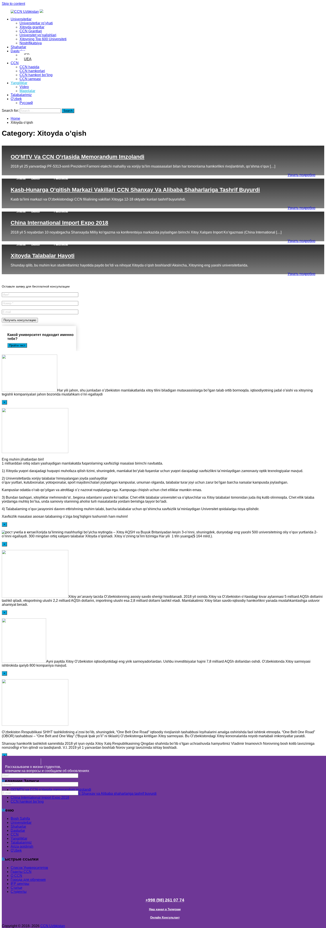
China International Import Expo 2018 (59, 223)
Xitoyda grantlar (32, 27)
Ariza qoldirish (22, 846)
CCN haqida (29, 67)
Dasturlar (18, 51)
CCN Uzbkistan (52, 926)
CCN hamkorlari (32, 71)
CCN (15, 63)
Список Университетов (29, 868)
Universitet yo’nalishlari (38, 35)
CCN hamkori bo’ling (36, 75)
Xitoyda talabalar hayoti (43, 256)
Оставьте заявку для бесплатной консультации (36, 286)
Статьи (16, 887)
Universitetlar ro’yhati (36, 23)
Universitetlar (21, 19)
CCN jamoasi (30, 79)
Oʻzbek (16, 99)
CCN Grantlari (31, 31)
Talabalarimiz (21, 95)
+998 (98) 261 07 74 (164, 900)
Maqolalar (27, 91)
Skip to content (13, 4)
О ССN (16, 876)
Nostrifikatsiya (31, 43)
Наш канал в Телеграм (165, 909)
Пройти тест (17, 345)
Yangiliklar (19, 83)
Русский (26, 103)
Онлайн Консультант (165, 917)
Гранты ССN (21, 872)
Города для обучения (28, 880)
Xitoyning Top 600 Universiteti (43, 39)
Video (24, 87)
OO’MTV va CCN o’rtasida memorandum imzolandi (77, 157)
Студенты (19, 891)
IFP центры (20, 884)
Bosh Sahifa (20, 818)
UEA (27, 59)
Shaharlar (18, 47)
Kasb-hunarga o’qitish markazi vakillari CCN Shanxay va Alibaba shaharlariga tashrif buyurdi (135, 190)
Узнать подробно (301, 175)
